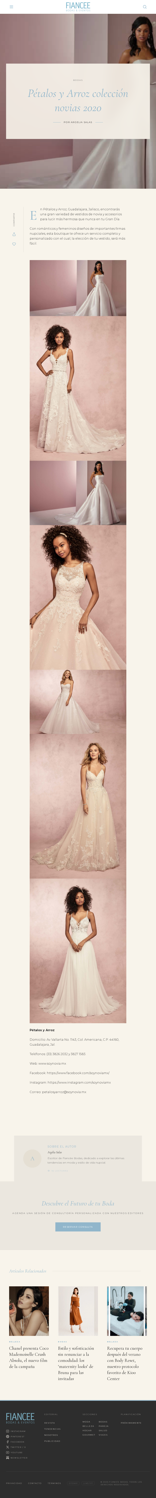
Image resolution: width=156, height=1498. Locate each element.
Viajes (103, 1435)
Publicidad (52, 1441)
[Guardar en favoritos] (14, 244)
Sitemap (73, 1483)
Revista (49, 1423)
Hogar (87, 1430)
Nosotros (51, 1435)
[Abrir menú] (11, 7)
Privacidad (14, 1483)
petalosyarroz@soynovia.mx (64, 1092)
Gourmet (89, 1435)
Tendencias (52, 1429)
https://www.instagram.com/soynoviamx (79, 1082)
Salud (103, 1430)
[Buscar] (145, 7)
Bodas (103, 1422)
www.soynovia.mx (52, 1063)
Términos (54, 1483)
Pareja (104, 1426)
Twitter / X (18, 1447)
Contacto (35, 1483)
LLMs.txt (88, 1483)
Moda (86, 1422)
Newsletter (19, 1458)
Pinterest (18, 1436)
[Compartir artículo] (14, 234)
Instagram (18, 1431)
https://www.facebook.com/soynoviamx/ (78, 1073)
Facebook (18, 1442)
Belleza (88, 1426)
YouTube (17, 1452)
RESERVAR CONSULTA (78, 1226)
